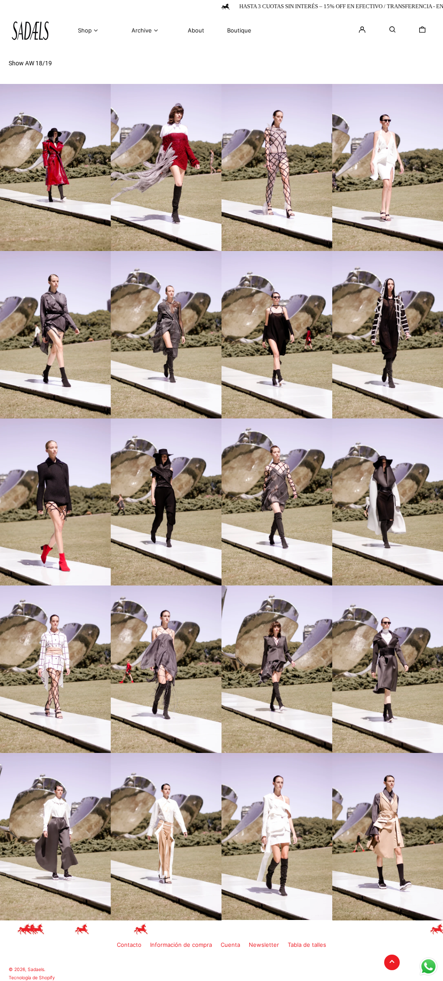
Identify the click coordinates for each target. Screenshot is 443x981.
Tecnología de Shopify (32, 978)
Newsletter (264, 944)
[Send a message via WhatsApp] (428, 966)
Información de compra (181, 944)
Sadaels (36, 969)
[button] (422, 29)
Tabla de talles (307, 944)
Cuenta (230, 944)
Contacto (129, 944)
